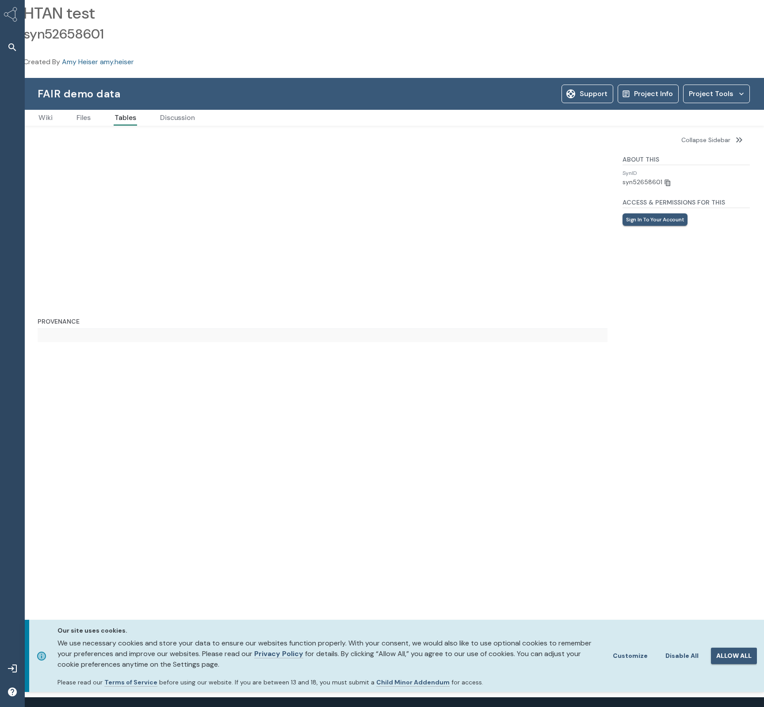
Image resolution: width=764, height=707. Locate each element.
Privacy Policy (278, 653)
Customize (630, 656)
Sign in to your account (655, 219)
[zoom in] (56, 602)
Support (593, 93)
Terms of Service (130, 682)
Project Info (653, 93)
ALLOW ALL (734, 656)
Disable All (682, 656)
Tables (47, 140)
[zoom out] (56, 614)
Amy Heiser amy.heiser (98, 61)
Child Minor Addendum (413, 682)
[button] (12, 47)
